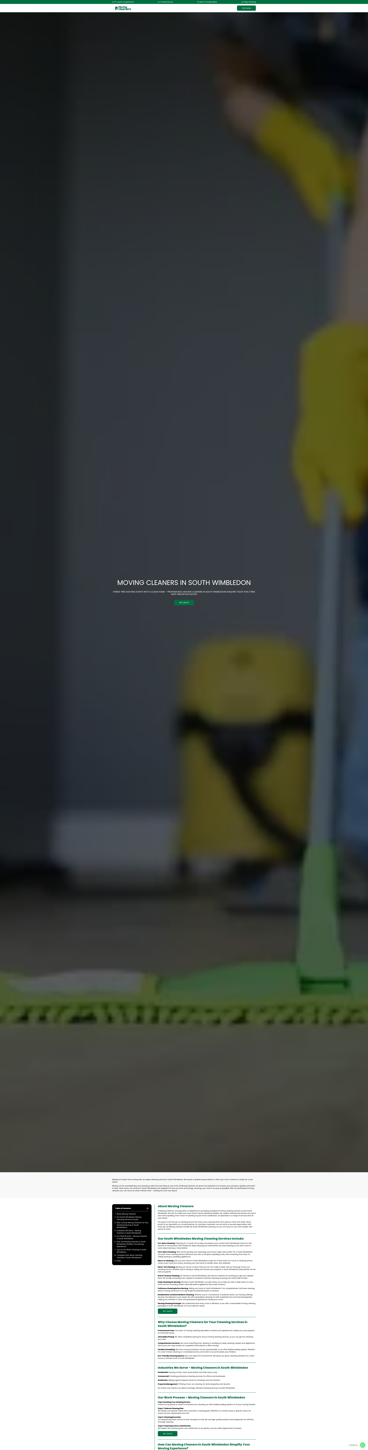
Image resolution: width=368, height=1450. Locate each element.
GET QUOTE (184, 602)
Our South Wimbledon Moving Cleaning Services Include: (129, 1218)
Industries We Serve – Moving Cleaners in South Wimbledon (129, 1231)
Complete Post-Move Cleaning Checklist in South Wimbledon (129, 1256)
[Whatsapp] (362, 1445)
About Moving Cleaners (126, 1214)
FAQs (119, 1261)
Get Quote (246, 8)
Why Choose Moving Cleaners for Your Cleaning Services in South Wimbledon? (132, 1225)
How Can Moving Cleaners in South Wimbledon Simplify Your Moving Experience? (131, 1244)
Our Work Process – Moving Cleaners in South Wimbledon (132, 1237)
